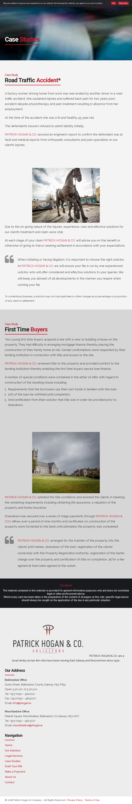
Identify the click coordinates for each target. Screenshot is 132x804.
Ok (113, 3)
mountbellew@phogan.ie (28, 725)
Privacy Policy (75, 800)
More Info (123, 3)
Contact (9, 782)
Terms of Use (92, 800)
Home (8, 745)
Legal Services (14, 755)
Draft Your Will (13, 766)
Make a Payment (15, 771)
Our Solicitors (13, 750)
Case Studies (13, 761)
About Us (10, 777)
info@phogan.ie (22, 703)
